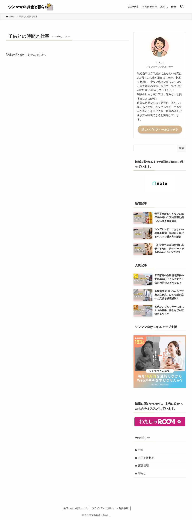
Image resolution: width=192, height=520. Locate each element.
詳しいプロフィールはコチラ (160, 129)
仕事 (140, 449)
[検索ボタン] (182, 6)
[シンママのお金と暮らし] (30, 6)
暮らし (142, 473)
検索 (181, 148)
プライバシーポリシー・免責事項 (110, 508)
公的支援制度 (146, 457)
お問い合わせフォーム (76, 508)
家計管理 (143, 465)
